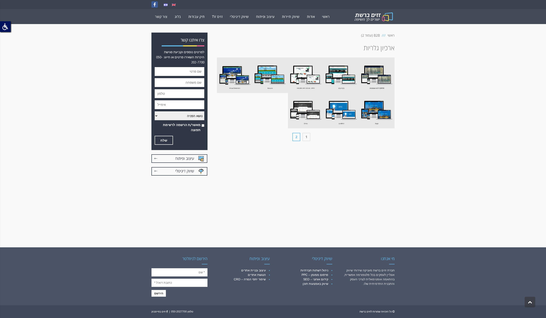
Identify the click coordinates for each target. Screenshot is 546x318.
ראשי (391, 35)
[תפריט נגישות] (5, 26)
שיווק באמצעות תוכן (315, 283)
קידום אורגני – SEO (315, 279)
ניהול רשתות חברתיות (314, 270)
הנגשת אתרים (257, 274)
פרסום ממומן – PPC (315, 274)
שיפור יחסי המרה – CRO (250, 279)
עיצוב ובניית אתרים (253, 270)
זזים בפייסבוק (158, 311)
